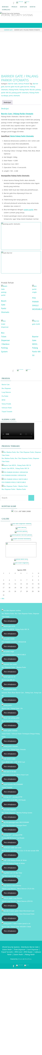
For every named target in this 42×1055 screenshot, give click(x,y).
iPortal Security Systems (17, 15)
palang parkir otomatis (20, 93)
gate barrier (24, 87)
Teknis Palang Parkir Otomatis (21, 136)
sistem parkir (28, 210)
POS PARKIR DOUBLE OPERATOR (14, 475)
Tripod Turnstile (7, 411)
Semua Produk (23, 84)
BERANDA (5, 7)
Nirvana (20, 959)
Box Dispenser (6, 388)
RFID (3, 400)
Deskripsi (7, 102)
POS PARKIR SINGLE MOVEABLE (14, 482)
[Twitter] (20, 2)
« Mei (2, 598)
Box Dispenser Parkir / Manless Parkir (14, 489)
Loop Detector (6, 392)
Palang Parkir (14, 90)
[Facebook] (13, 3)
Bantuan (23, 7)
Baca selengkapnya (10, 621)
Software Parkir (7, 408)
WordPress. (28, 959)
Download (6, 10)
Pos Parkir (5, 396)
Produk (14, 7)
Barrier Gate (8, 30)
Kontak (32, 7)
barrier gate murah (12, 87)
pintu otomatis (14, 95)
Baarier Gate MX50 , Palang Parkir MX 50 (15, 468)
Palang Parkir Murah (27, 90)
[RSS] (27, 2)
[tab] (7, 102)
